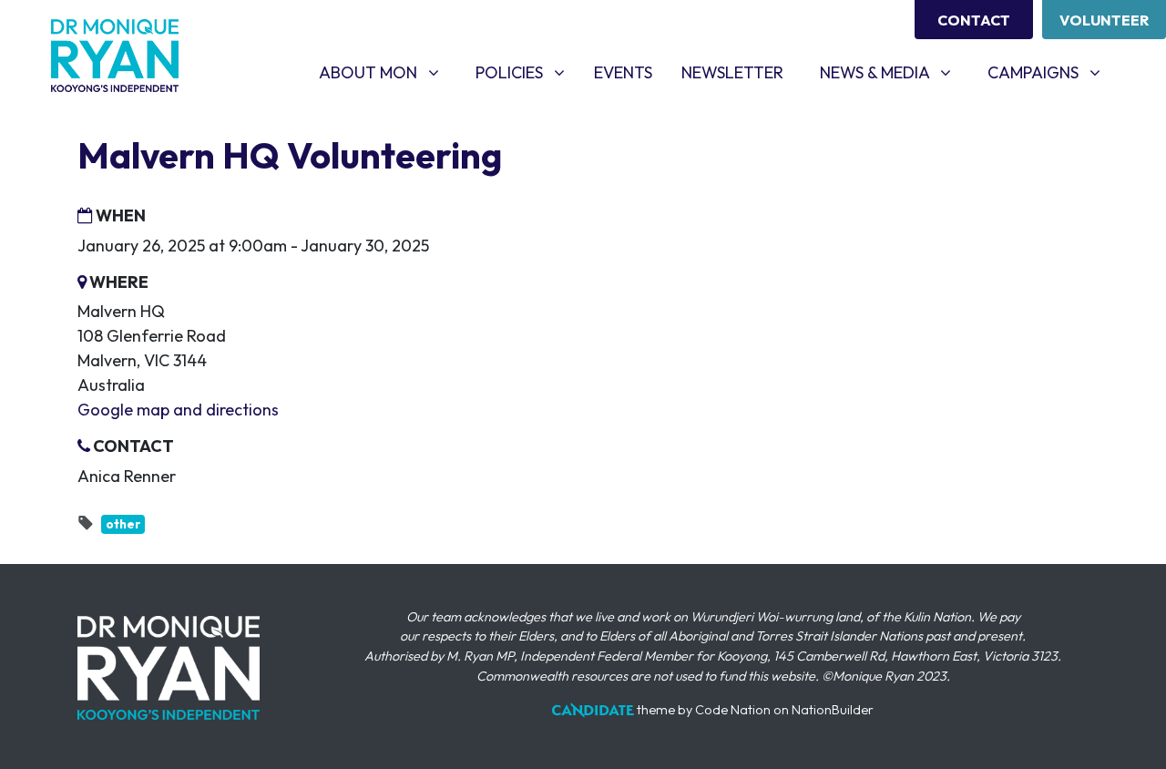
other (123, 524)
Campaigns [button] (1051, 72)
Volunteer (1104, 20)
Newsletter (732, 72)
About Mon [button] (386, 72)
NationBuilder (833, 710)
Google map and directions (178, 409)
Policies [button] (527, 72)
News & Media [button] (892, 72)
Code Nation (733, 710)
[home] (115, 56)
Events (623, 72)
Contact (973, 20)
